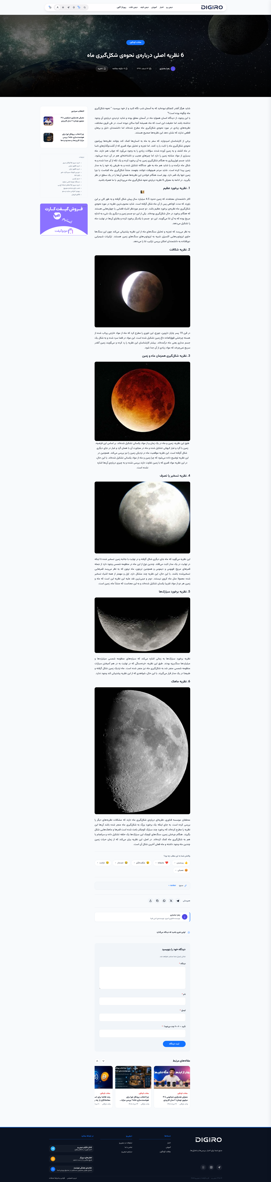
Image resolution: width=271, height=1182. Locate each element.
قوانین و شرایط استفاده (57, 1178)
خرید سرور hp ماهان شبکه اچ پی (69, 185)
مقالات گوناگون (135, 42)
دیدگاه (182, 963)
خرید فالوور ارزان (74, 169)
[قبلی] (103, 1061)
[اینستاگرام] (211, 1167)
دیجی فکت (133, 7)
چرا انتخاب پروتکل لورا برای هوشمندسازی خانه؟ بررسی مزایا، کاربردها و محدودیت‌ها (72, 137)
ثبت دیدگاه (174, 1044)
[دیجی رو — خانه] (212, 7)
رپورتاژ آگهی (121, 7)
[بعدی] (97, 1061)
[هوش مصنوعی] (79, 7)
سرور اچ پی (76, 178)
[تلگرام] (219, 1167)
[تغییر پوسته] (63, 7)
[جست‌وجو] (84, 7)
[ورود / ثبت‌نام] (57, 7)
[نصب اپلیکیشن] (203, 1167)
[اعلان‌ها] (74, 7)
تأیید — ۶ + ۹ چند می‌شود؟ (174, 1026)
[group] (142, 1087)
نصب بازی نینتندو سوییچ (72, 188)
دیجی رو (169, 7)
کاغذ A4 (77, 175)
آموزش (154, 7)
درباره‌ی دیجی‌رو (126, 1151)
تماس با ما (128, 1147)
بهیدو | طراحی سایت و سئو (71, 191)
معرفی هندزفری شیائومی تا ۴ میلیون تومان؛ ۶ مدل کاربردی (72, 119)
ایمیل (183, 1010)
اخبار (162, 7)
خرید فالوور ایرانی (74, 166)
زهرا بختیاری (165, 68)
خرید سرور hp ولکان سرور (71, 163)
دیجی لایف (144, 7)
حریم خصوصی (72, 1178)
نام (184, 994)
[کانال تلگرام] (68, 7)
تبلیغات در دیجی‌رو (125, 1143)
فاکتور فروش (76, 194)
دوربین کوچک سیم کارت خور (70, 172)
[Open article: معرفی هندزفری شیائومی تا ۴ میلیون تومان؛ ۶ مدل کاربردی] (48, 121)
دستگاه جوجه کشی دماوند (71, 182)
